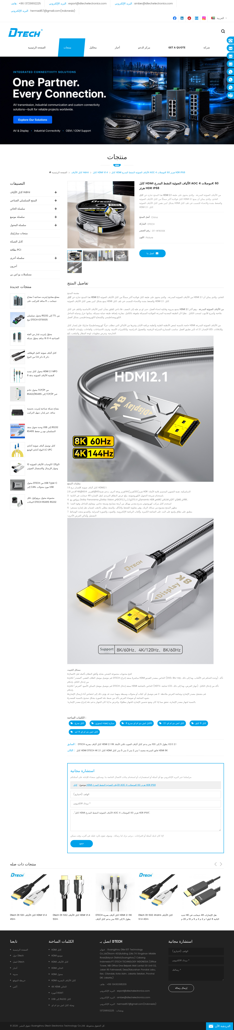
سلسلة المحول (18, 225)
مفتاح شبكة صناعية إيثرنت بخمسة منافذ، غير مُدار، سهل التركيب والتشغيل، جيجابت (43, 411)
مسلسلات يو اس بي (21, 274)
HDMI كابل (56, 950)
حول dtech (18, 955)
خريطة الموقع (19, 980)
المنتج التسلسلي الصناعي (23, 200)
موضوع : (114, 785)
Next (221, 864)
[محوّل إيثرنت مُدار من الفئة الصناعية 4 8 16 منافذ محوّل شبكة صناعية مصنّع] (17, 338)
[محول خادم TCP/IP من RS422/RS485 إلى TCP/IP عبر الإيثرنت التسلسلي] (17, 394)
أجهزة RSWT (57, 993)
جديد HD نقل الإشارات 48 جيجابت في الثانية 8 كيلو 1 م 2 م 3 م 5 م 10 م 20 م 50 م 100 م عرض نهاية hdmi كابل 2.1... (158, 917)
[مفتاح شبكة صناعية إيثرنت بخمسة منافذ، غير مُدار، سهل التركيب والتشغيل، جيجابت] (17, 412)
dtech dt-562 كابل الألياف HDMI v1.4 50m (29, 917)
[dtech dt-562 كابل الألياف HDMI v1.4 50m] (30, 891)
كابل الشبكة (16, 242)
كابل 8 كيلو (201, 723)
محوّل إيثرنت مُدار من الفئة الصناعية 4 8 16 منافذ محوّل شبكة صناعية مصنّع (43, 337)
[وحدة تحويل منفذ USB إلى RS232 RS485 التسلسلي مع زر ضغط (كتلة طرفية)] (17, 431)
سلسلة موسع (17, 217)
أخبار (117, 47)
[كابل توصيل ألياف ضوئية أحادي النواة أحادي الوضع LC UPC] (17, 449)
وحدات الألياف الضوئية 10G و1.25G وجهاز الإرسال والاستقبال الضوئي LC (43, 467)
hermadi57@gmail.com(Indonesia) (52, 11)
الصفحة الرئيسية (37, 47)
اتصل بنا (150, 253)
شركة (206, 47)
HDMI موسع (57, 955)
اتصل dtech (18, 962)
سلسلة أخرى (17, 258)
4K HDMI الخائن (59, 987)
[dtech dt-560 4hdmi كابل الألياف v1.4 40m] (116, 891)
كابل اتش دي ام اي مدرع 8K (139, 723)
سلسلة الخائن (17, 209)
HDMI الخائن (57, 968)
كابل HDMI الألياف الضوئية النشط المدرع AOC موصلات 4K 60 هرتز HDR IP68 (114, 785)
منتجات (67, 47)
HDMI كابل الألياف (59, 962)
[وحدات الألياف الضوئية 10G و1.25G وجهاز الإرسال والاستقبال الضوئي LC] (17, 468)
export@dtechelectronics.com (87, 3)
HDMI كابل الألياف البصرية (63, 980)
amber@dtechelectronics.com (153, 3)
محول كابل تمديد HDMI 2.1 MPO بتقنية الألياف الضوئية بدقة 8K (42, 373)
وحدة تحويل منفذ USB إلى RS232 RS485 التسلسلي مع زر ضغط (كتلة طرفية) (42, 430)
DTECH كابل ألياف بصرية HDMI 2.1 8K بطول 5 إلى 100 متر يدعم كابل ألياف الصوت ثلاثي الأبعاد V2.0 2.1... (72, 917)
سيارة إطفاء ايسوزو (105, 723)
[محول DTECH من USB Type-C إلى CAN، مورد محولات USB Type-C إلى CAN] (17, 485)
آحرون (13, 266)
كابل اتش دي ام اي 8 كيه (86, 732)
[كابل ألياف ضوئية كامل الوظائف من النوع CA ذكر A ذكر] (17, 356)
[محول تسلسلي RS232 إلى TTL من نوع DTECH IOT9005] (17, 319)
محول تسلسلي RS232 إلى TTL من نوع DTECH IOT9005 (43, 318)
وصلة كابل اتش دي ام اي (62, 1005)
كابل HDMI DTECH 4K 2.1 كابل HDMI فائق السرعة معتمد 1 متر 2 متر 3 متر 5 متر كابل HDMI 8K (122, 750)
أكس (15, 987)
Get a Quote (176, 47)
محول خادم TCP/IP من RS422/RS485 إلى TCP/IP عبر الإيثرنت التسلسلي (42, 392)
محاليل (93, 47)
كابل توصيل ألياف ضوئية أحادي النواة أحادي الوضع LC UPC (41, 448)
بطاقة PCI (15, 250)
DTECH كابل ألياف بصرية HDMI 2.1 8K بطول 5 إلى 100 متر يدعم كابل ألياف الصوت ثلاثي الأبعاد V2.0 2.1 (127, 744)
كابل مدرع (79, 723)
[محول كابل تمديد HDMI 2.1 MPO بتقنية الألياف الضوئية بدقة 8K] (17, 375)
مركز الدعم (144, 47)
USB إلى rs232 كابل (61, 999)
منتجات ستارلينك (19, 233)
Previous (215, 864)
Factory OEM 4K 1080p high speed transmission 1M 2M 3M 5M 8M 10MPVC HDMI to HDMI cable (201, 917)
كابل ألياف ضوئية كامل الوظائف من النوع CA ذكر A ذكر (41, 355)
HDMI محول (57, 974)
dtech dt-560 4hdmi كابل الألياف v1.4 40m (114, 917)
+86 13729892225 (30, 3)
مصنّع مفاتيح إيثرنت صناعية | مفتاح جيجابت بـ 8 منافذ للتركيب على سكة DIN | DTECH (43, 299)
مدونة (15, 974)
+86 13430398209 (117, 984)
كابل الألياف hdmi (20, 192)
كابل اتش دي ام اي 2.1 (173, 723)
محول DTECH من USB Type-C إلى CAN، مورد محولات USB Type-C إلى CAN (42, 485)
